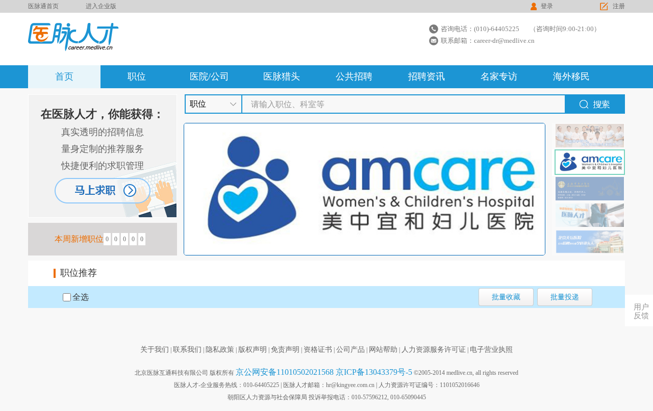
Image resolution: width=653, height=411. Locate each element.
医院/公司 (209, 76)
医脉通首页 (43, 6)
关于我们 (154, 349)
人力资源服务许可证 (433, 349)
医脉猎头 (281, 76)
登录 (547, 6)
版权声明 (252, 349)
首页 (64, 76)
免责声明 (285, 349)
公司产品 (350, 349)
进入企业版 (101, 6)
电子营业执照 (491, 349)
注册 (619, 6)
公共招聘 (354, 76)
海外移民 (571, 76)
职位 (137, 76)
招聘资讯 (426, 76)
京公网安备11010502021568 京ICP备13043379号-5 (324, 372)
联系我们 (187, 349)
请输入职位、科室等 (287, 104)
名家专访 (499, 76)
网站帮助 (383, 349)
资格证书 (318, 349)
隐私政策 (220, 349)
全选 (80, 297)
